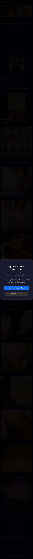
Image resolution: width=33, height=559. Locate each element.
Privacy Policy (20, 282)
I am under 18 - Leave (16, 294)
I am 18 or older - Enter (16, 288)
